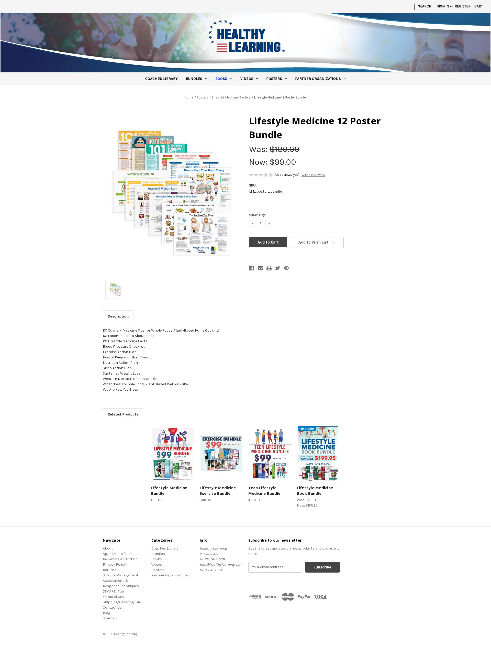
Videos (246, 78)
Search (424, 6)
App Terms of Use (117, 554)
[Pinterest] (286, 268)
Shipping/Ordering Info (122, 602)
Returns (109, 570)
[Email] (260, 268)
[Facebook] (251, 268)
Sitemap (110, 618)
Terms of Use (113, 597)
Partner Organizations (318, 78)
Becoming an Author (120, 559)
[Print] (269, 268)
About (108, 548)
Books (221, 78)
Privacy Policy (114, 564)
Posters (274, 78)
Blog (106, 613)
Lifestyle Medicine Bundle (169, 490)
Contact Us (112, 607)
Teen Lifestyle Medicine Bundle (264, 490)
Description (118, 316)
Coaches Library (161, 78)
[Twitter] (277, 268)
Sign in (443, 6)
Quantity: (257, 214)
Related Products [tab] (123, 414)
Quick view (172, 449)
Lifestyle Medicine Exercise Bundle (218, 490)
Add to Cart (173, 458)
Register (463, 6)
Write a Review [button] (313, 175)
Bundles (194, 78)
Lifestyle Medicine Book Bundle (315, 490)
